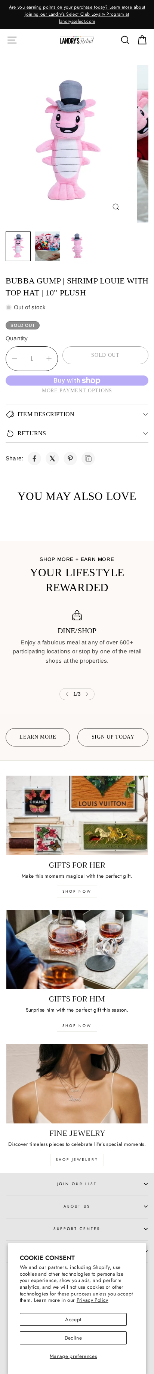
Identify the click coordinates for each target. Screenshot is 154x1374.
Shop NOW (77, 1025)
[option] (77, 14)
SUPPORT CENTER (77, 1229)
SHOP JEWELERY (77, 1159)
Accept (73, 1319)
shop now (77, 891)
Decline (73, 1337)
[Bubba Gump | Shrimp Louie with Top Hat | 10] (34, 458)
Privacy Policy (92, 1300)
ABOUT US (77, 1206)
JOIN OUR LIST (77, 1184)
